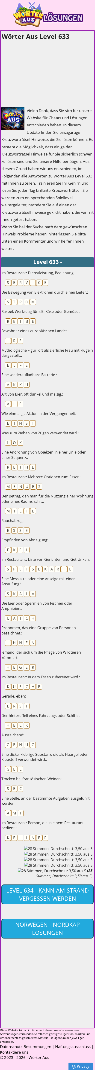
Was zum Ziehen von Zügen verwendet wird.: (40, 433)
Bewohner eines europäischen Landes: (34, 330)
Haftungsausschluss (73, 1046)
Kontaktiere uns (14, 1052)
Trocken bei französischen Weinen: (31, 778)
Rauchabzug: (12, 520)
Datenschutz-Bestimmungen (25, 1046)
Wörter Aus (39, 1057)
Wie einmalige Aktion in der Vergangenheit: (38, 413)
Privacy (83, 1066)
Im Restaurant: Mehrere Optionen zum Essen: (40, 476)
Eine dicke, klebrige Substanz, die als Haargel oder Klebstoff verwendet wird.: (44, 757)
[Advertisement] (36, 72)
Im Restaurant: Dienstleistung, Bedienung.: (38, 272)
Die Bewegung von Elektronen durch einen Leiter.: (44, 292)
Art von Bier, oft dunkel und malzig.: (32, 394)
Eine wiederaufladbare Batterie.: (29, 374)
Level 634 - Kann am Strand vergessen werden (47, 894)
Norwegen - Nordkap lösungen (47, 928)
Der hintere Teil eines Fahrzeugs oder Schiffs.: (40, 715)
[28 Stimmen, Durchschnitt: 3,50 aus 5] (58, 848)
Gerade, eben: (13, 696)
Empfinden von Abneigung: (24, 540)
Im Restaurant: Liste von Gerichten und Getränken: (45, 559)
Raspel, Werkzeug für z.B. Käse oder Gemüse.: (40, 311)
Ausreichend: (12, 735)
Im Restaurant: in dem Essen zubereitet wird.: (40, 677)
